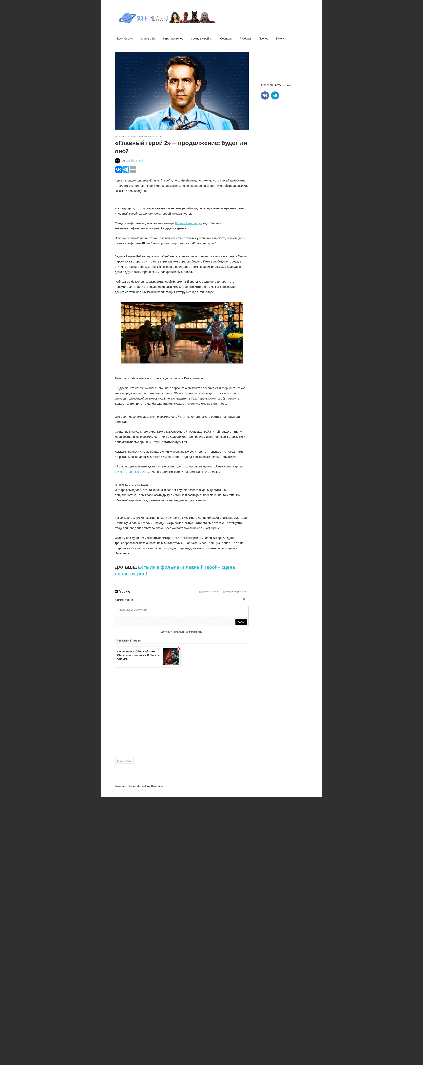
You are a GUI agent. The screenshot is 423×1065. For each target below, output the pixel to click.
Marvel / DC (148, 38)
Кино (133, 136)
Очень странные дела (131, 471)
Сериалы (226, 38)
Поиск (280, 38)
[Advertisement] (182, 710)
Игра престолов (173, 38)
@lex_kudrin (138, 160)
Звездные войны (201, 38)
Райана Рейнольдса (188, 223)
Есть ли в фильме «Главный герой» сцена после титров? (175, 570)
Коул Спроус (125, 38)
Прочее (263, 38)
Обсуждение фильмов (150, 136)
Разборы (245, 38)
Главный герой (124, 761)
